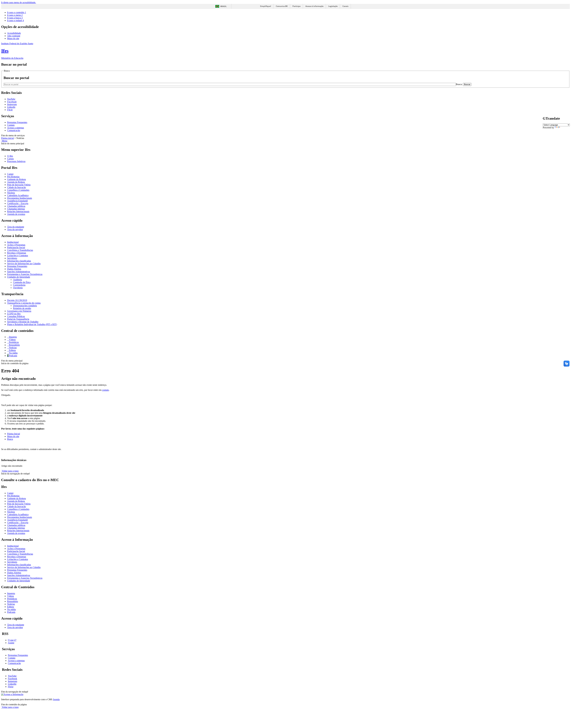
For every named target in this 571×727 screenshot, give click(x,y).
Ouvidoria (18, 287)
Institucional (13, 242)
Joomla (56, 699)
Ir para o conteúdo (16, 12)
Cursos (10, 158)
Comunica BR (282, 6)
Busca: (459, 84)
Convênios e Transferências (20, 250)
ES (558, 130)
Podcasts (12, 355)
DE (555, 130)
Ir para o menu (15, 15)
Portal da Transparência (18, 319)
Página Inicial (13, 433)
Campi (10, 174)
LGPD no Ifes (14, 313)
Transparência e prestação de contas (24, 303)
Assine (11, 642)
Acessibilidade (14, 33)
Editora (12, 350)
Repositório (14, 345)
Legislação (333, 6)
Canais (345, 6)
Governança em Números (19, 311)
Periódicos (13, 342)
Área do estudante (15, 227)
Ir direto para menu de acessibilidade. (18, 2)
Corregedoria (19, 285)
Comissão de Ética (21, 282)
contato (105, 390)
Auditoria (17, 279)
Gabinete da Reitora (16, 179)
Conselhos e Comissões (18, 190)
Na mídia (13, 353)
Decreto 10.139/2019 (17, 300)
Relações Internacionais (18, 211)
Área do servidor (15, 229)
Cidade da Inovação (16, 187)
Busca (10, 439)
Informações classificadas (19, 261)
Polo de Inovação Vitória (18, 184)
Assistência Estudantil (17, 200)
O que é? (12, 640)
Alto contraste (13, 36)
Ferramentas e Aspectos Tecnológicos (24, 274)
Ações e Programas (16, 245)
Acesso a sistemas (15, 127)
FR (551, 130)
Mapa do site (13, 38)
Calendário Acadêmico (18, 195)
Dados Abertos (14, 269)
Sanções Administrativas (18, 271)
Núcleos (11, 192)
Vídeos (12, 339)
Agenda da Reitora (16, 182)
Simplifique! (265, 6)
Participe (296, 6)
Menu (4, 141)
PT (544, 130)
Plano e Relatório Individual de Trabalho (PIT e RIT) (32, 324)
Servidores (12, 258)
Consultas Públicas (16, 316)
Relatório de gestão (22, 308)
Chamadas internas (16, 209)
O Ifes (10, 156)
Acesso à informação (314, 6)
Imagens (12, 337)
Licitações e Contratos (17, 255)
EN (547, 130)
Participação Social (16, 247)
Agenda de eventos (16, 214)
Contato (11, 125)
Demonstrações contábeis (25, 305)
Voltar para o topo (10, 471)
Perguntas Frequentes (17, 122)
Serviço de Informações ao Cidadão (24, 263)
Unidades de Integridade (18, 277)
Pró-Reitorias (13, 176)
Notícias (12, 347)
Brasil (223, 6)
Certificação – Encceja (17, 203)
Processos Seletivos (16, 161)
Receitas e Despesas (16, 253)
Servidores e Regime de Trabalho (22, 321)
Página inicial (7, 138)
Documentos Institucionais (19, 198)
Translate (565, 127)
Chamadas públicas (16, 206)
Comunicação (13, 130)
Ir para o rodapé (15, 20)
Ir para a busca (15, 18)
